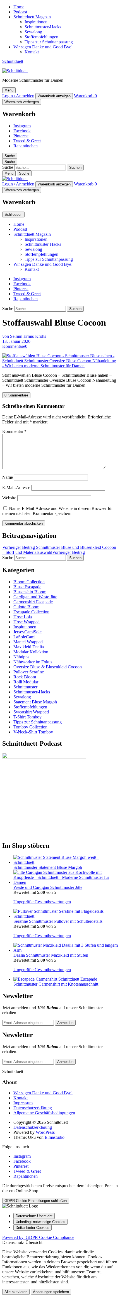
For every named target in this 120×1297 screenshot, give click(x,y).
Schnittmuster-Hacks (43, 26)
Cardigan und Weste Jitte (35, 596)
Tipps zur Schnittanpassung (49, 41)
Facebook (22, 130)
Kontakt (32, 51)
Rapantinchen (25, 145)
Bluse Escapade (27, 586)
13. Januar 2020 (16, 341)
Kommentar (14, 431)
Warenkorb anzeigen (54, 96)
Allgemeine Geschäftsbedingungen (44, 1112)
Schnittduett (12, 61)
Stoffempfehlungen (41, 36)
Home (18, 6)
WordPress (45, 1132)
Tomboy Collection (30, 727)
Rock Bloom (24, 676)
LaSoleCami (24, 636)
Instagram (22, 125)
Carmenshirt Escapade (33, 601)
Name (7, 477)
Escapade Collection (31, 611)
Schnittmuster (25, 687)
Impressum (23, 1102)
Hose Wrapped (26, 621)
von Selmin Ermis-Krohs (24, 336)
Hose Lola (22, 616)
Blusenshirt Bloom (29, 591)
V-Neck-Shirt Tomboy (33, 732)
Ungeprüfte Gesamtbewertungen (42, 901)
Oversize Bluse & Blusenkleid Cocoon (47, 666)
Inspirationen (36, 21)
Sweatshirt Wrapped (31, 712)
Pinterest (20, 135)
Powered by (38, 1237)
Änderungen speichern (51, 1292)
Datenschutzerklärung (32, 1107)
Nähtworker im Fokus (32, 661)
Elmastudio (54, 1137)
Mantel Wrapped (28, 641)
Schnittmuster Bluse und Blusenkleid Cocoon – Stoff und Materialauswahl (59, 550)
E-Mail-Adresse (16, 487)
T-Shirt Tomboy (27, 717)
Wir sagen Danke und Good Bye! (43, 46)
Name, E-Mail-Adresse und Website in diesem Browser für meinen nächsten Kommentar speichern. (57, 511)
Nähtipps (21, 656)
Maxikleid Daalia (28, 646)
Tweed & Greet (27, 140)
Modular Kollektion (30, 651)
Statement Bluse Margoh (35, 702)
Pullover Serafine (28, 671)
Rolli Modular (25, 682)
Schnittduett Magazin (32, 16)
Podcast (20, 11)
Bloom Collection (29, 581)
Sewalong (33, 31)
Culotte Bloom (26, 606)
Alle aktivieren (15, 1292)
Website (9, 497)
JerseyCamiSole (27, 631)
